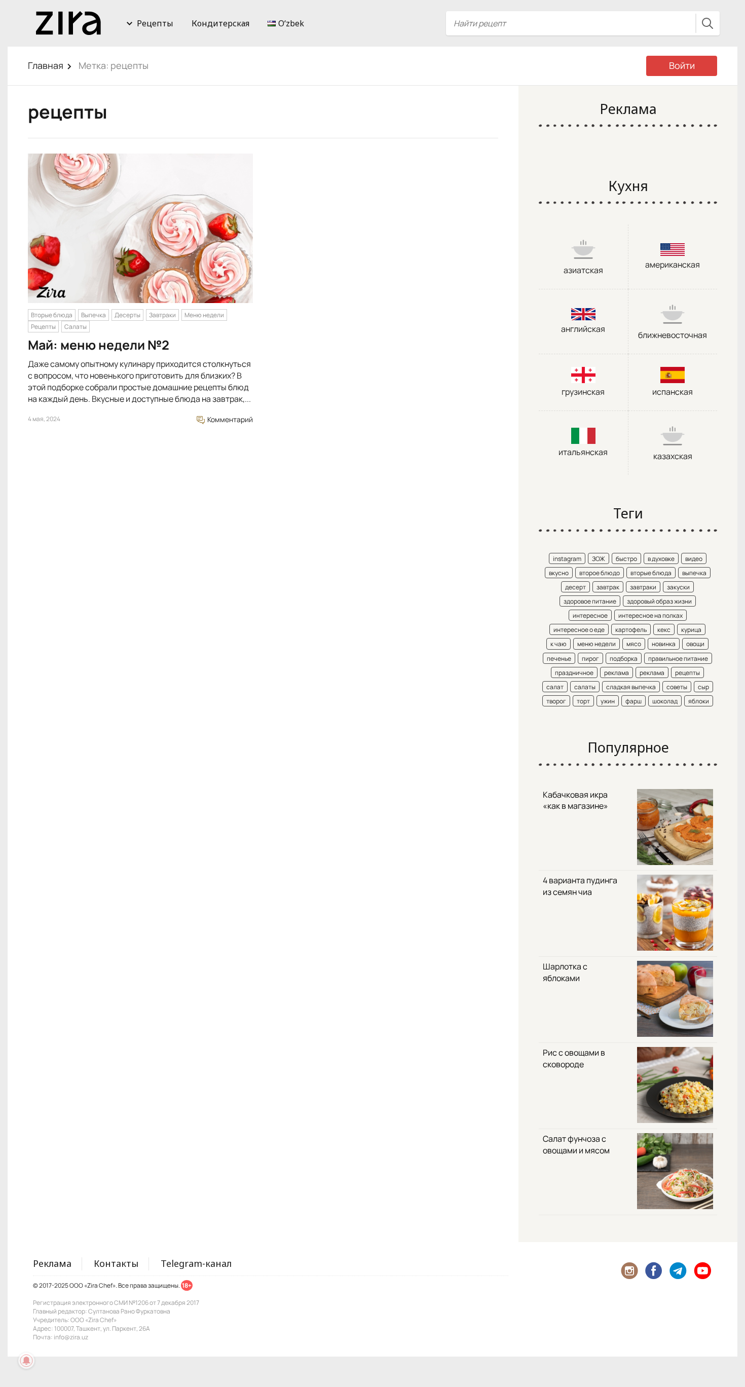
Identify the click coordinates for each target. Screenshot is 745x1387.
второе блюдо (599, 573)
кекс (663, 629)
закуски (678, 587)
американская (672, 264)
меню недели (596, 644)
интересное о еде (579, 629)
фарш (633, 701)
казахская (672, 456)
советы (676, 687)
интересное (590, 615)
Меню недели (204, 315)
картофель (631, 629)
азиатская (583, 270)
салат (555, 687)
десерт (575, 587)
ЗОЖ (598, 558)
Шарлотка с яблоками (565, 972)
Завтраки (162, 315)
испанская (672, 391)
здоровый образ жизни (659, 601)
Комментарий (229, 419)
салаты (584, 687)
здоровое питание (590, 601)
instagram (567, 558)
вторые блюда (651, 573)
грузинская (583, 391)
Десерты (127, 315)
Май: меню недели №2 (98, 345)
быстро (626, 558)
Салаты (75, 326)
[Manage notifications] (26, 1361)
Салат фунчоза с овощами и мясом (576, 1144)
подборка (624, 658)
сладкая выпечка (631, 687)
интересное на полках (650, 615)
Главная (45, 65)
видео (693, 558)
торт (583, 701)
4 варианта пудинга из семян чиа (580, 886)
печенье (559, 658)
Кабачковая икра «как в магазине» (575, 800)
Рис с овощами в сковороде (574, 1058)
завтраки (643, 587)
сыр (703, 687)
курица (691, 629)
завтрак (608, 587)
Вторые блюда (51, 315)
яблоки (698, 701)
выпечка (694, 573)
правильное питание (678, 658)
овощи (695, 644)
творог (556, 701)
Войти (682, 65)
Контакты (116, 1263)
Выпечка (93, 315)
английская (583, 328)
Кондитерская (220, 23)
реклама (616, 672)
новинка (664, 644)
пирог (590, 658)
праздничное (574, 672)
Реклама (52, 1263)
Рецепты (155, 23)
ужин (608, 701)
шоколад (665, 701)
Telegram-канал (196, 1263)
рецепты (687, 672)
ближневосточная (672, 335)
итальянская (583, 452)
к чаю (558, 644)
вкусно (559, 573)
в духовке (661, 558)
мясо (633, 644)
